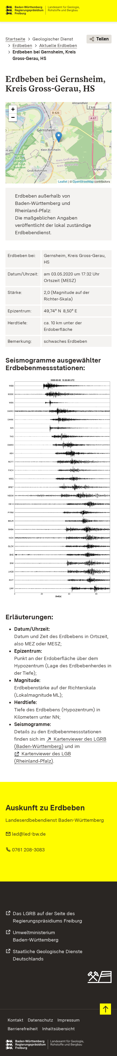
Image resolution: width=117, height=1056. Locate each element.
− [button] (13, 117)
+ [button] (13, 109)
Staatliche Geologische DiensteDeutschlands (47, 955)
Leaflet (62, 181)
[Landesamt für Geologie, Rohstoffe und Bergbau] (44, 10)
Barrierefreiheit (23, 1028)
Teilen (102, 39)
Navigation (107, 10)
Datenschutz (40, 1020)
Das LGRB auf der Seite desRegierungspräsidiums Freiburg (47, 917)
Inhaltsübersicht (58, 1028)
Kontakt (15, 1020)
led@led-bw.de (29, 834)
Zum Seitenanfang (105, 1009)
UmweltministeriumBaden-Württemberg (36, 936)
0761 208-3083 (28, 849)
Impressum (68, 1020)
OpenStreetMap (83, 181)
